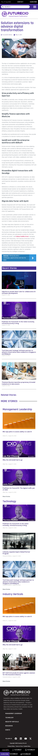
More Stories (6, 496)
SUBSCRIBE (33, 2)
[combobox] (15, 6)
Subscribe (5, 754)
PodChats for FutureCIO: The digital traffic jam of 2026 (19, 489)
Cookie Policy (27, 746)
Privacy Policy (11, 746)
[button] (34, 6)
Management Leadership (17, 409)
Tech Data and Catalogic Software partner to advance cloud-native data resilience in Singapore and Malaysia (19, 352)
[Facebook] (16, 738)
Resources (9, 726)
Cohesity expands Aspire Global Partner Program (16, 553)
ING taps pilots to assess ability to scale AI (17, 432)
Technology (9, 501)
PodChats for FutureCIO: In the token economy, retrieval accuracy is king (18, 322)
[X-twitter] (30, 738)
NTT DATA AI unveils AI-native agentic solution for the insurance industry (19, 674)
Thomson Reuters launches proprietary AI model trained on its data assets (18, 383)
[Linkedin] (21, 738)
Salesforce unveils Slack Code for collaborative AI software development (18, 292)
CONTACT (20, 2)
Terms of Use (19, 746)
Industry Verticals (13, 594)
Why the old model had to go (13, 460)
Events (7, 730)
